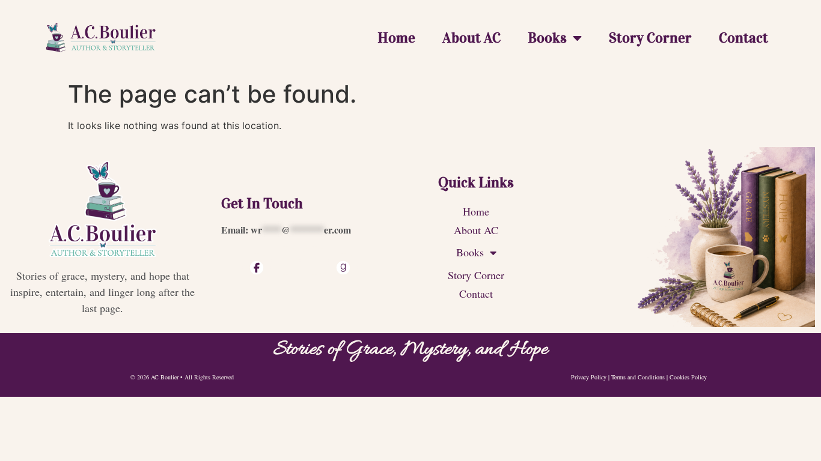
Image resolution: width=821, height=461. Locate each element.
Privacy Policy (588, 377)
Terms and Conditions (638, 377)
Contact (743, 38)
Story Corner (650, 38)
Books (547, 38)
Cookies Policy (688, 377)
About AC (471, 38)
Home (396, 38)
